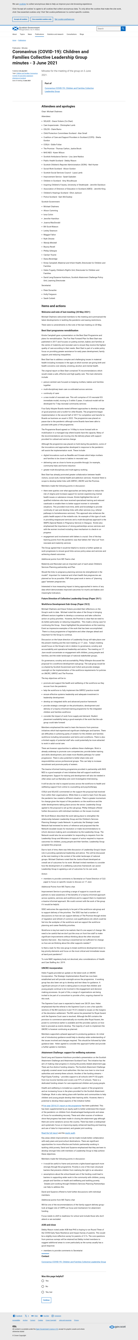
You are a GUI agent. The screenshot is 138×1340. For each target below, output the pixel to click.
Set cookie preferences (64, 19)
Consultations (72, 34)
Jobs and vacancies (65, 1320)
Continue (46, 1300)
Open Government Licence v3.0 (47, 1329)
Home (14, 40)
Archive (25, 1320)
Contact (32, 1320)
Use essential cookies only (41, 19)
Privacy (76, 1320)
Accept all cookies (20, 19)
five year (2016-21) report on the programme (62, 1106)
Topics (22, 34)
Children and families (22, 73)
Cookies (40, 1320)
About (14, 34)
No (47, 1286)
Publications (39, 34)
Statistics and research (55, 34)
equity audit (70, 1133)
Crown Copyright (51, 1320)
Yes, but (49, 1292)
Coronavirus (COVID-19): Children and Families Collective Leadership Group (74, 1262)
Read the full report (50, 1133)
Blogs (82, 34)
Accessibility (16, 1320)
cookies (22, 4)
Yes (47, 1281)
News (30, 34)
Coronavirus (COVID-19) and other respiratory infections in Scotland (25, 76)
